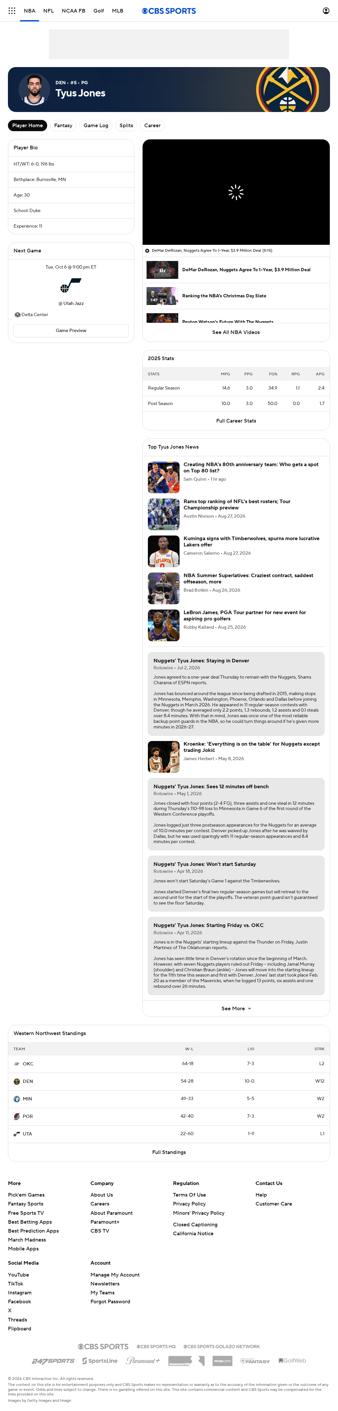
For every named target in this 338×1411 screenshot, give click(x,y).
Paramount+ (104, 1222)
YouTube (18, 1275)
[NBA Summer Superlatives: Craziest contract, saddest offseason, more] (164, 588)
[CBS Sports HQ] (156, 1346)
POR (28, 1117)
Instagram (20, 1292)
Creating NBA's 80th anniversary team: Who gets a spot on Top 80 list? (251, 467)
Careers (99, 1204)
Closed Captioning (195, 1224)
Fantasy (63, 125)
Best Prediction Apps (33, 1231)
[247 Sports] (53, 1359)
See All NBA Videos (236, 332)
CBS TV (99, 1231)
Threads (17, 1320)
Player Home (27, 125)
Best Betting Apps (30, 1222)
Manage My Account (115, 1275)
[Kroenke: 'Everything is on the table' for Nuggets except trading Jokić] (164, 757)
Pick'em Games (26, 1195)
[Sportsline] (100, 1359)
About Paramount (111, 1213)
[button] (12, 10)
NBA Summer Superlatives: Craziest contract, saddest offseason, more (248, 578)
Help (261, 1195)
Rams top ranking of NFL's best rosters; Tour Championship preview (237, 504)
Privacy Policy (189, 1204)
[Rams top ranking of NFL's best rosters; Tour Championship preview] (164, 514)
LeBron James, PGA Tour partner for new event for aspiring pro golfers (245, 615)
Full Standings (169, 1152)
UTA (27, 1134)
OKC (28, 1064)
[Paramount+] (143, 1359)
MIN (27, 1099)
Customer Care (273, 1204)
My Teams (102, 1292)
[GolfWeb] (292, 1360)
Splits (126, 125)
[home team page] (71, 285)
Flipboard (19, 1328)
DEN (28, 1082)
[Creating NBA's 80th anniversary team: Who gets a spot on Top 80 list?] (164, 477)
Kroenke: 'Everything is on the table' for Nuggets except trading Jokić (252, 747)
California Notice (193, 1233)
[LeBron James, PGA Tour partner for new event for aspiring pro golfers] (164, 625)
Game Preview (71, 331)
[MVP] (222, 1358)
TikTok (15, 1284)
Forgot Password (110, 1301)
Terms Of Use (189, 1195)
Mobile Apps (23, 1248)
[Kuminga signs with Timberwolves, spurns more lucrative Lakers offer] (164, 551)
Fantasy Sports (25, 1204)
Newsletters (104, 1284)
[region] (236, 192)
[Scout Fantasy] (255, 1360)
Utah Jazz (73, 304)
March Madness (27, 1240)
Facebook (19, 1301)
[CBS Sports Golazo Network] (222, 1346)
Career (152, 125)
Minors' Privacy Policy (198, 1213)
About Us (101, 1195)
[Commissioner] (186, 1358)
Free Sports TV (26, 1213)
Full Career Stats (236, 421)
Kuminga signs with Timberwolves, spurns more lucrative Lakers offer (252, 541)
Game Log (96, 125)
